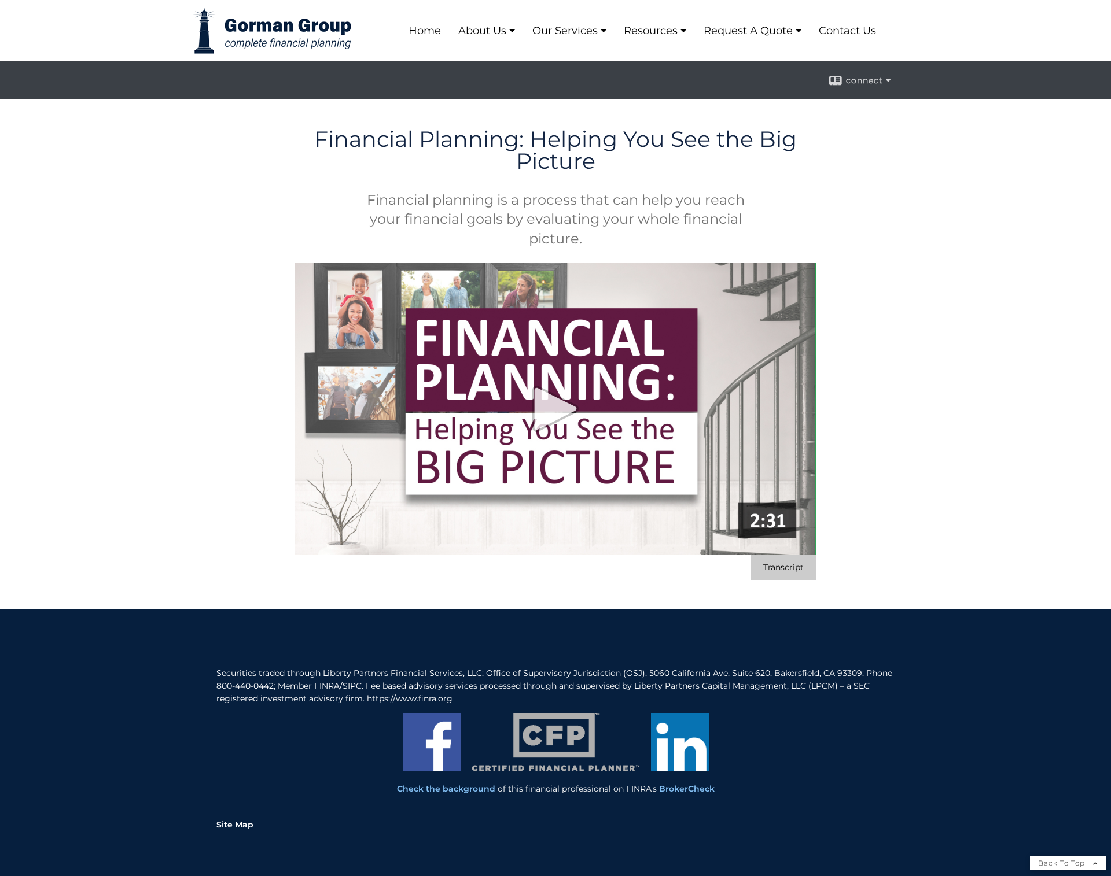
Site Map (234, 824)
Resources (651, 30)
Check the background (446, 788)
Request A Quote (748, 30)
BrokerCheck (687, 788)
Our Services (565, 30)
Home (425, 30)
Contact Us (847, 30)
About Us (482, 30)
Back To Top (1062, 863)
